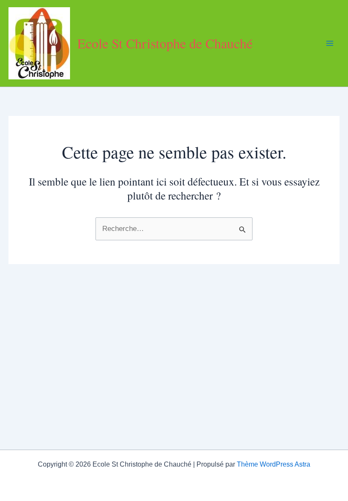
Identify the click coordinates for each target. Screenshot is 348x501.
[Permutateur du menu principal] (330, 43)
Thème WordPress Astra (273, 464)
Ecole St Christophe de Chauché (165, 43)
